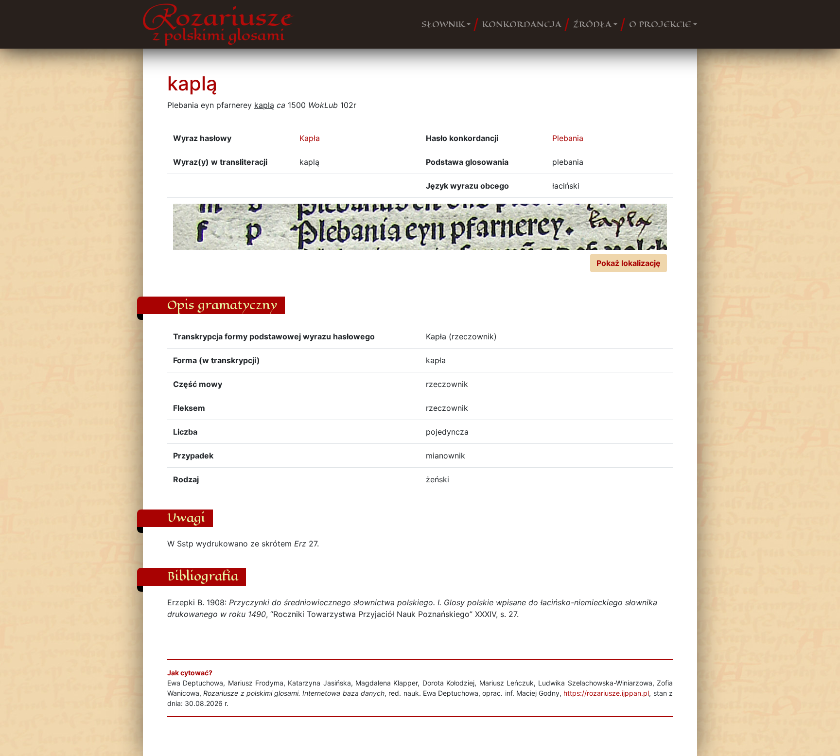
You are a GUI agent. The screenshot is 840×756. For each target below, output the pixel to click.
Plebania (567, 138)
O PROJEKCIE (660, 24)
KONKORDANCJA (521, 24)
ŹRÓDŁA (592, 24)
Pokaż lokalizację (628, 263)
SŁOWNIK (443, 24)
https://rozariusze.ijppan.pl (606, 693)
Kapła (309, 138)
